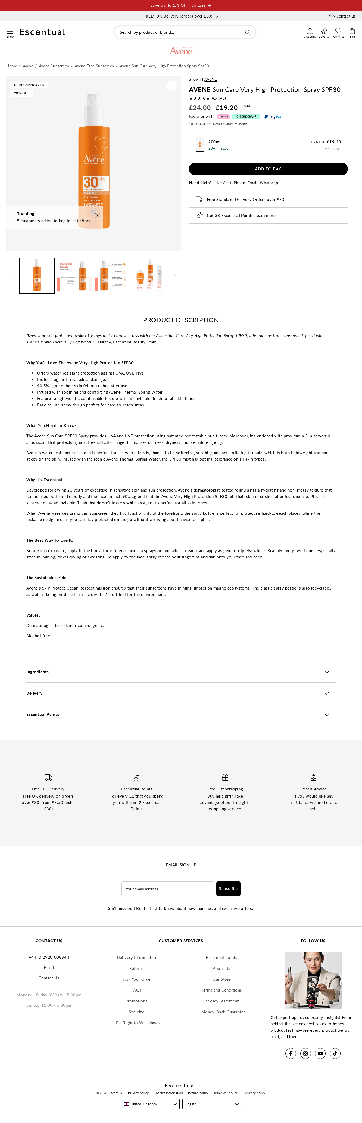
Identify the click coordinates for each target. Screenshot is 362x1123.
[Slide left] (12, 276)
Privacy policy (138, 1093)
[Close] (97, 215)
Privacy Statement (222, 1001)
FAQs (136, 990)
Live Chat (223, 182)
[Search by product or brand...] (247, 32)
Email (252, 182)
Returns (136, 968)
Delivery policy (254, 1093)
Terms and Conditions (221, 990)
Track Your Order (136, 979)
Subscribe (228, 888)
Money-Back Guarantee (223, 1011)
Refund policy (198, 1093)
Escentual (116, 1093)
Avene (210, 79)
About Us (222, 968)
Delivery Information (136, 957)
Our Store (222, 979)
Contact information (168, 1093)
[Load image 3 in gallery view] (112, 275)
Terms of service (226, 1093)
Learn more (265, 215)
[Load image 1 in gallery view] (36, 275)
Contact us (346, 16)
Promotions (136, 1001)
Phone (239, 182)
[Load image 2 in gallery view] (74, 275)
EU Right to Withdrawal (138, 1022)
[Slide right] (175, 276)
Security (136, 1011)
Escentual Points (221, 957)
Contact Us (48, 977)
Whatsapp (269, 182)
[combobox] (184, 32)
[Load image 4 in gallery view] (150, 275)
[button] (10, 30)
